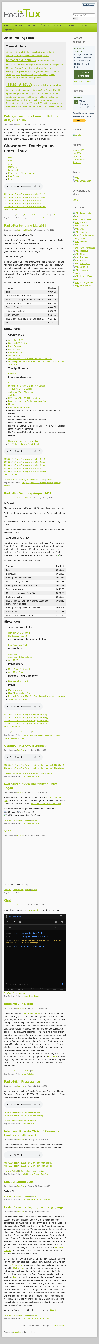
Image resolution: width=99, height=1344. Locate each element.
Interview (50, 60)
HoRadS (41, 60)
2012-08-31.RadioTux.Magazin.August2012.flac (26, 724)
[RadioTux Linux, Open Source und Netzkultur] (4, 10)
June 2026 (77, 156)
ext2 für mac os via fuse (19, 407)
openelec (10, 94)
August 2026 (78, 150)
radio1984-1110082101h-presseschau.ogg (23, 1115)
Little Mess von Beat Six (19, 693)
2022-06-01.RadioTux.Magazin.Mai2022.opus (25, 207)
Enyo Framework (16, 346)
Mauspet (10, 68)
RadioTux (29, 60)
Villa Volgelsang (14, 1265)
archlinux (55, 71)
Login (75, 200)
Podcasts (18, 26)
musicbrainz (36, 52)
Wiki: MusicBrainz (16, 672)
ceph (18, 75)
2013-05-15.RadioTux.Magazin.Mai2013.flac (24, 468)
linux (18, 52)
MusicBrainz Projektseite (19, 669)
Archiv (84, 26)
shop (7, 831)
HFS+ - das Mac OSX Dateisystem (24, 398)
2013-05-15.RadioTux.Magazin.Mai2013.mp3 (24, 459)
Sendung (21, 65)
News (46, 55)
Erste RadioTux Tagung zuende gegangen (35, 1207)
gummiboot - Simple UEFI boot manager (26, 386)
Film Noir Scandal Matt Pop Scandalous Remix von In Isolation (36, 696)
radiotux (54, 52)
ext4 (10, 158)
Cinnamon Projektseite (18, 681)
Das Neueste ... (80, 159)
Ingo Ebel (20, 124)
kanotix (14, 90)
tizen (24, 103)
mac (28, 65)
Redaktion (72, 26)
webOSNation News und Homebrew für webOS (30, 359)
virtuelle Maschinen (53, 103)
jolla (8, 90)
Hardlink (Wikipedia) (17, 636)
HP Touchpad (14, 349)
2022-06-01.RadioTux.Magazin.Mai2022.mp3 (24, 194)
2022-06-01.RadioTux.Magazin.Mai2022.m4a (24, 200)
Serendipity (17, 1332)
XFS (10, 164)
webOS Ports (14, 355)
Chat (7, 900)
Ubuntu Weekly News (51, 106)
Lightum (11, 404)
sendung (18, 56)
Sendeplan (58, 26)
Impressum (9, 30)
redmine (21, 97)
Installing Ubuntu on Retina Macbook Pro (27, 401)
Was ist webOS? (15, 340)
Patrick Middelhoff (24, 230)
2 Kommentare (37, 215)
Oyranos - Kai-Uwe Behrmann (26, 745)
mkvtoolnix (25, 52)
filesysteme (49, 75)
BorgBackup (13, 176)
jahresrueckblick (38, 85)
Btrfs (10, 161)
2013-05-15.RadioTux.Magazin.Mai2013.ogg (24, 462)
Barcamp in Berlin (31, 1013)
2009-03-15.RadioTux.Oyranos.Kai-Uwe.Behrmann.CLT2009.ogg (34, 768)
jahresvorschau (54, 85)
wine (38, 106)
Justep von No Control (18, 699)
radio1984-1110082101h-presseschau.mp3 (23, 1112)
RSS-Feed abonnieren (83, 74)
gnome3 (37, 78)
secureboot (48, 100)
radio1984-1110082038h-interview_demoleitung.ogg (28, 1166)
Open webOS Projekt (17, 343)
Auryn (15, 1277)
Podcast (11, 64)
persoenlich (14, 60)
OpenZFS (12, 167)
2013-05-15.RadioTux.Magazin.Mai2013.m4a (24, 465)
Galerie (53, 1310)
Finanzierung (12, 78)
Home (7, 26)
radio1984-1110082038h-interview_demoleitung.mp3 (28, 1163)
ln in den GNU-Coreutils (19, 633)
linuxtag (36, 90)
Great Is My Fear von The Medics (23, 441)
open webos (35, 65)
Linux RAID (13, 170)
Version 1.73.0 (37, 103)
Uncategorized (36, 71)
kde (19, 90)
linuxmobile (27, 90)
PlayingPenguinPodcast (26, 68)
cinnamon (10, 52)
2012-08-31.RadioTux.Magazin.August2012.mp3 (26, 714)
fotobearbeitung (26, 78)
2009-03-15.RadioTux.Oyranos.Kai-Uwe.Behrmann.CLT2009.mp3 (34, 765)
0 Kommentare (32, 480)
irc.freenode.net (35, 910)
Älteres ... (77, 162)
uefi (28, 103)
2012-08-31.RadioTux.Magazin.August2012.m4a (26, 720)
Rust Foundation (33, 97)
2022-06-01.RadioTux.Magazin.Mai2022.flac (24, 203)
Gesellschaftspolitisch (32, 55)
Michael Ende (19, 1268)
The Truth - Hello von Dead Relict (23, 444)
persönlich (24, 71)
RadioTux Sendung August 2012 (27, 493)
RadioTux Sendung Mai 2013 (25, 225)
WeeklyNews (12, 71)
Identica (54, 215)
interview (18, 83)
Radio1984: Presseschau (22, 1081)
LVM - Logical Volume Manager (22, 173)
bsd (13, 75)
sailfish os (38, 100)
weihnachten (30, 106)
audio (8, 75)
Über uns (45, 26)
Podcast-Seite (79, 81)
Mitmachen (32, 26)
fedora (41, 75)
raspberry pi (11, 97)
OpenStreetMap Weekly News (32, 93)
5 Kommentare (25, 732)
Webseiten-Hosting (15, 106)
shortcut (45, 65)
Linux (6, 215)
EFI (9, 383)
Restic (11, 179)
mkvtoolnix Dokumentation (20, 657)
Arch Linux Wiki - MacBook (20, 392)
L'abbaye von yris (16, 690)
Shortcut (12, 374)
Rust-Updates (26, 100)
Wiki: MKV (13, 660)
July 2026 (77, 153)
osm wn (54, 94)
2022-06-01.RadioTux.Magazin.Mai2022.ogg (24, 197)
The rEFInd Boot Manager (20, 389)
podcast (46, 52)
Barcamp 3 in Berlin (18, 1003)
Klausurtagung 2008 (19, 1181)
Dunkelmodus (88, 5)
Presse (40, 68)
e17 (35, 75)
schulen (9, 55)
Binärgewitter (85, 213)
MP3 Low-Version (12, 210)
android (46, 71)
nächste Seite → (60, 1326)
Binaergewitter (56, 65)
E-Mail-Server (27, 75)
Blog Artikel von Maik (17, 645)
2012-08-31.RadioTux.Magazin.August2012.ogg (26, 717)
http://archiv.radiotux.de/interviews (46, 804)
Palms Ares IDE (15, 352)
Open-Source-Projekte (50, 90)
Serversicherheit (13, 103)
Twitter (47, 215)
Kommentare (85, 181)
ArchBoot (12, 395)
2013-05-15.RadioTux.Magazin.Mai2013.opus (25, 471)
